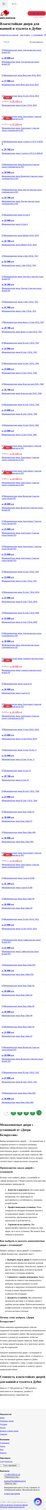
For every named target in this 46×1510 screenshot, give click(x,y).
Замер (2, 1418)
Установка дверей (7, 1421)
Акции (2, 1446)
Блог (2, 1450)
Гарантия (3, 1434)
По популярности (36, 42)
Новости (3, 1453)
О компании (4, 1443)
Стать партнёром (9, 1465)
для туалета (25, 35)
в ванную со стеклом (9, 35)
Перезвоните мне (11, 1477)
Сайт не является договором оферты (14, 1505)
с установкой (37, 35)
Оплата (2, 1428)
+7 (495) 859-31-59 (37, 13)
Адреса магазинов (12, 1494)
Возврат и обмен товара (9, 1431)
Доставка (3, 1424)
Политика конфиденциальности (12, 1507)
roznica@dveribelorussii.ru (15, 1481)
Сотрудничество (6, 1461)
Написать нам (10, 1484)
